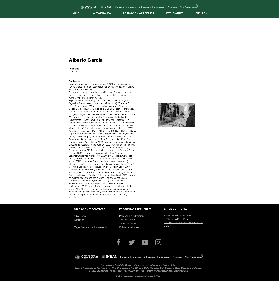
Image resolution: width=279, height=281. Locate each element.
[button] (101, 13)
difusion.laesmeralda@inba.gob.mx (167, 270)
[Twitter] (131, 242)
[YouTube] (145, 242)
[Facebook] (118, 242)
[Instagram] (158, 242)
